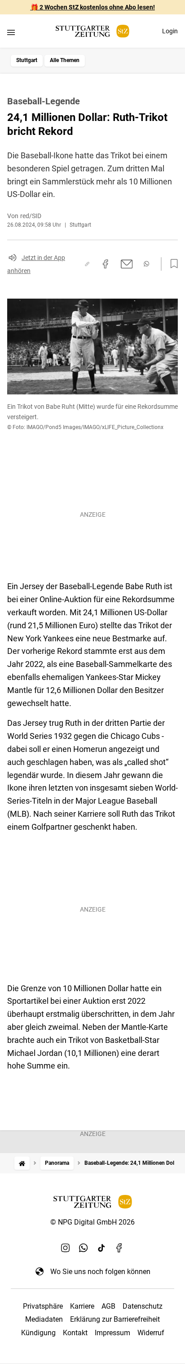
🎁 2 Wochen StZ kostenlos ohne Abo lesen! (93, 7)
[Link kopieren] (87, 264)
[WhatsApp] (83, 1248)
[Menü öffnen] (11, 32)
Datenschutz (143, 1306)
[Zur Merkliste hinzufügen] (171, 264)
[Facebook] (119, 1248)
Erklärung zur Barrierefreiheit (115, 1319)
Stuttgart (26, 60)
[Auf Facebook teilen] (106, 264)
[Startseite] (22, 1163)
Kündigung (38, 1332)
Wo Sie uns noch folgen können (100, 1271)
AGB (108, 1306)
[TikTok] (101, 1248)
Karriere (82, 1306)
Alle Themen (64, 60)
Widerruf (150, 1332)
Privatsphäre (43, 1306)
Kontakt (75, 1332)
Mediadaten (44, 1319)
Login (170, 31)
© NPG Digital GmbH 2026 (92, 1222)
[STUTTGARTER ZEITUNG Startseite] (92, 31)
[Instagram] (65, 1248)
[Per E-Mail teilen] (127, 264)
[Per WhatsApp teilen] (146, 263)
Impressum (112, 1332)
